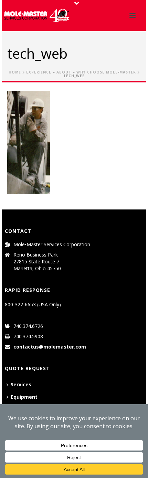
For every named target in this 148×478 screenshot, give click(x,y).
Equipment (24, 397)
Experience (38, 72)
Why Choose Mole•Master (106, 72)
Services (21, 384)
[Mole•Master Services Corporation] (36, 15)
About (63, 72)
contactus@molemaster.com (49, 347)
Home (15, 72)
